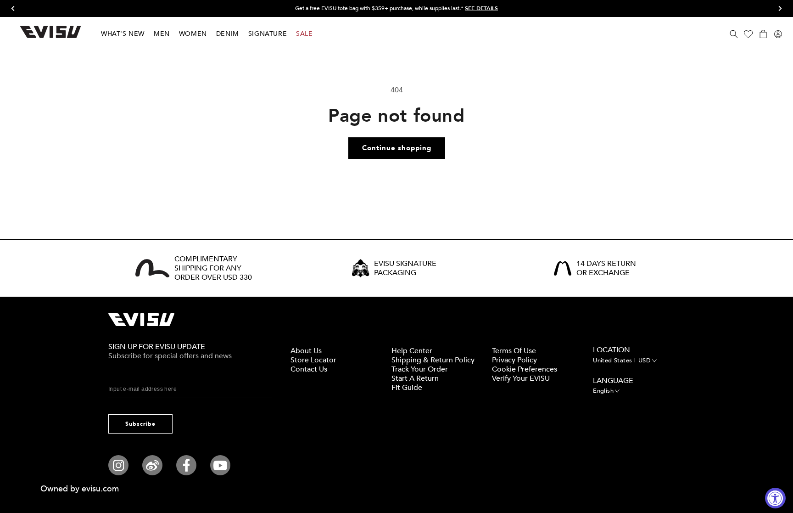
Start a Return (415, 378)
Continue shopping (396, 147)
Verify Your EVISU (521, 378)
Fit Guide (406, 387)
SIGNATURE (267, 33)
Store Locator (313, 360)
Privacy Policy (514, 360)
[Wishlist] (748, 34)
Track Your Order (419, 369)
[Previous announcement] (16, 9)
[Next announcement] (777, 9)
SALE (304, 33)
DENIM (227, 33)
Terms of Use (514, 350)
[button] (734, 34)
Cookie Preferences (524, 369)
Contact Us (308, 369)
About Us (306, 350)
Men (162, 33)
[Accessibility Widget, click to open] (775, 498)
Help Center (411, 350)
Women (193, 33)
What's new (123, 33)
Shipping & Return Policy (433, 360)
